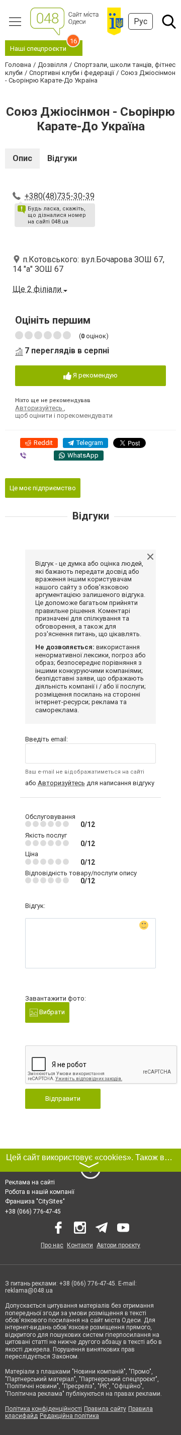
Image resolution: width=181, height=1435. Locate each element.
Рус (140, 21)
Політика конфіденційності (43, 1408)
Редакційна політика (69, 1415)
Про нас (52, 1245)
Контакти (80, 1245)
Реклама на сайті (30, 1182)
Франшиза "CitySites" (35, 1201)
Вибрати (51, 1012)
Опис (22, 158)
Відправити (62, 1098)
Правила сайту (105, 1408)
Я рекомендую (94, 375)
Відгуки (62, 158)
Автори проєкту (118, 1245)
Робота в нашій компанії (39, 1191)
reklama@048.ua (29, 1290)
